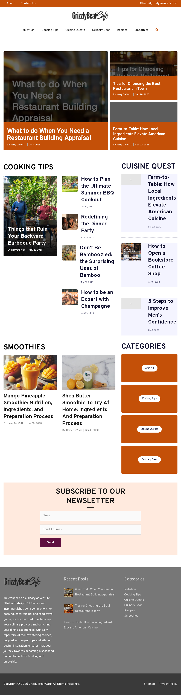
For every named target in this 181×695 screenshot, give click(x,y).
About (11, 3)
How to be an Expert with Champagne (97, 299)
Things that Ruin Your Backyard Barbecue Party (28, 236)
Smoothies (141, 30)
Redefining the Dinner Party (94, 224)
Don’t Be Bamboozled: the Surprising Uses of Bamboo (97, 262)
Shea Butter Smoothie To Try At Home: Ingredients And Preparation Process (85, 410)
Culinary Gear (101, 30)
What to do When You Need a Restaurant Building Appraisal (49, 134)
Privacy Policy (168, 684)
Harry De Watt (18, 144)
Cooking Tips (50, 30)
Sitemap (149, 684)
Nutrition (28, 30)
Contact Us (28, 3)
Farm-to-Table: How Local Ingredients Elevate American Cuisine (139, 134)
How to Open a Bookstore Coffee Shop (160, 260)
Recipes (122, 30)
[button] (157, 30)
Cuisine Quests (75, 30)
